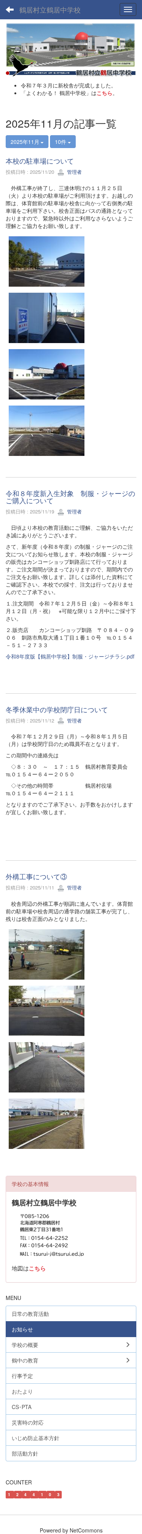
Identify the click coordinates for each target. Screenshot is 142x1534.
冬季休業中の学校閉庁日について (57, 709)
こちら (104, 93)
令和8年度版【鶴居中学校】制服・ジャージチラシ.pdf (70, 656)
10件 (61, 141)
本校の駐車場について (40, 160)
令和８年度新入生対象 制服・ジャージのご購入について (70, 497)
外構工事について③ (36, 876)
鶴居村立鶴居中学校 (50, 9)
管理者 (74, 171)
